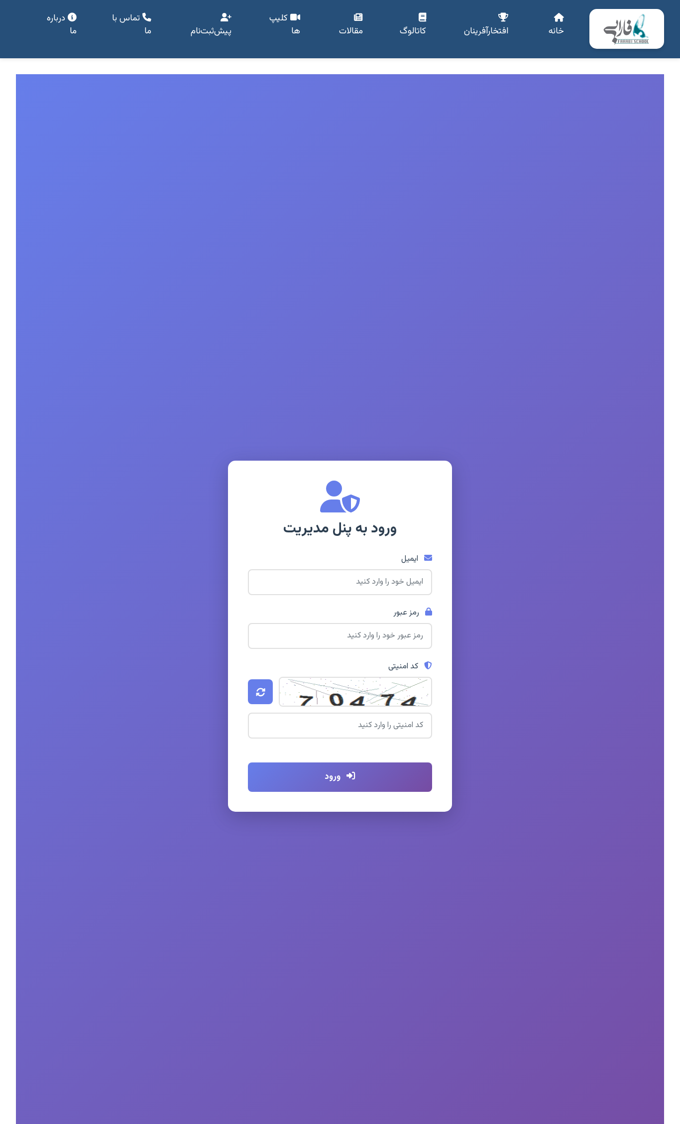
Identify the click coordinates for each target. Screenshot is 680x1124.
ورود (333, 776)
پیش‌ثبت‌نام (211, 31)
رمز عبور (407, 613)
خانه (556, 31)
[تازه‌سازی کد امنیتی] (260, 691)
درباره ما (62, 24)
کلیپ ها (284, 24)
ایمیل (410, 559)
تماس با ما (131, 24)
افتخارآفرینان (486, 31)
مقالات (351, 31)
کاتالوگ (413, 31)
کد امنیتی (404, 667)
